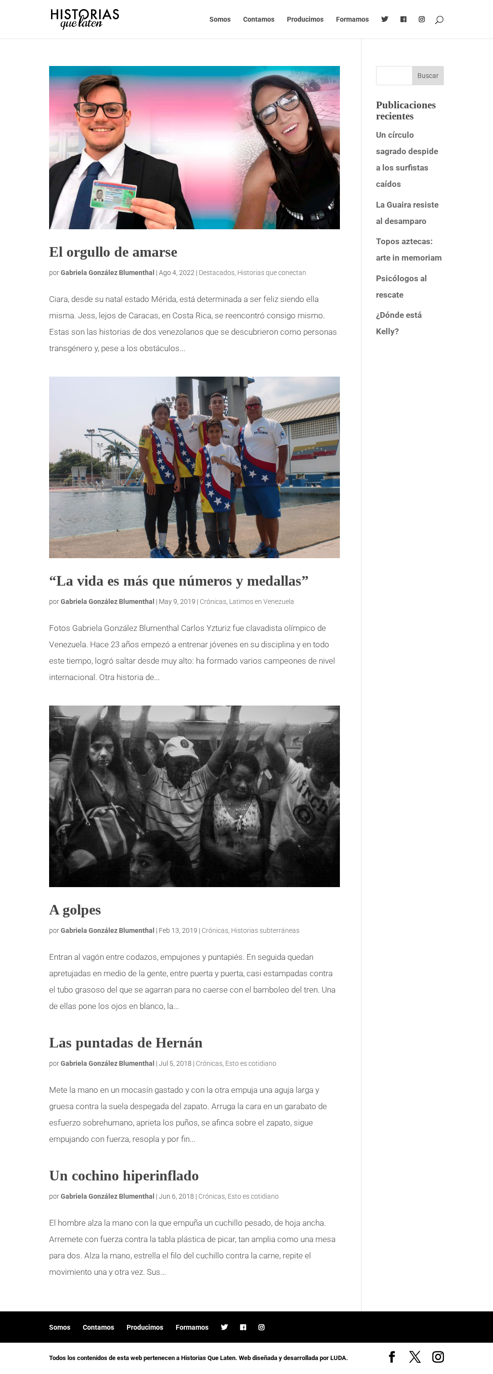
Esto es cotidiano (250, 1063)
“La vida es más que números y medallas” (179, 581)
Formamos (352, 19)
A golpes (75, 909)
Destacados (216, 272)
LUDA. (339, 1357)
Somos (220, 19)
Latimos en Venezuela (261, 601)
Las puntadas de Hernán (126, 1042)
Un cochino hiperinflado (124, 1175)
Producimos (305, 19)
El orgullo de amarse (113, 252)
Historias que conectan (271, 272)
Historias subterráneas (265, 930)
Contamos (258, 19)
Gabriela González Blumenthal (108, 272)
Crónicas (213, 601)
